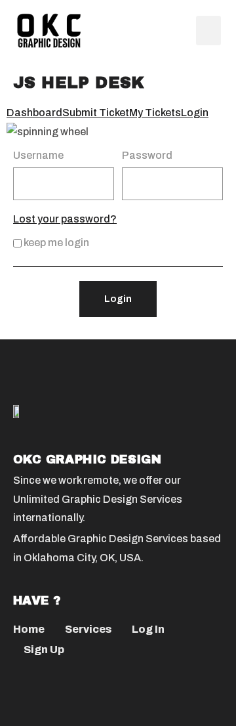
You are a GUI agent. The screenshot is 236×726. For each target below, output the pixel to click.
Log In (148, 629)
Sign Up (44, 649)
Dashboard (34, 112)
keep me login (55, 243)
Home (29, 629)
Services (88, 629)
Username (38, 155)
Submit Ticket (95, 112)
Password (147, 155)
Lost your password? (65, 218)
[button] (208, 30)
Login (194, 112)
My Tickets (155, 112)
